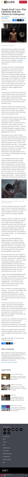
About (4, 439)
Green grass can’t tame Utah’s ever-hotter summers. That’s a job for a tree (18, 378)
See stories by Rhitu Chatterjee (9, 362)
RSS (4, 462)
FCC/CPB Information (7, 453)
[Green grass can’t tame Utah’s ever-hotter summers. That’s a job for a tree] (5, 377)
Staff (4, 445)
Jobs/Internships (6, 447)
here (9, 103)
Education (13, 395)
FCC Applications (6, 456)
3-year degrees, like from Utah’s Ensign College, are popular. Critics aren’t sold (17, 398)
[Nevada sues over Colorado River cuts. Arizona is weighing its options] (5, 387)
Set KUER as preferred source (20, 18)
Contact (4, 442)
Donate (24, 2)
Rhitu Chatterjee (5, 17)
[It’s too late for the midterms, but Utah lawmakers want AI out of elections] (5, 408)
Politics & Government (16, 384)
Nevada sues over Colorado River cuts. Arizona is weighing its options (18, 388)
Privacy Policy (6, 450)
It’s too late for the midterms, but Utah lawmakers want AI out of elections (18, 409)
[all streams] (26, 475)
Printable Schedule (7, 459)
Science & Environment (17, 374)
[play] (2, 475)
